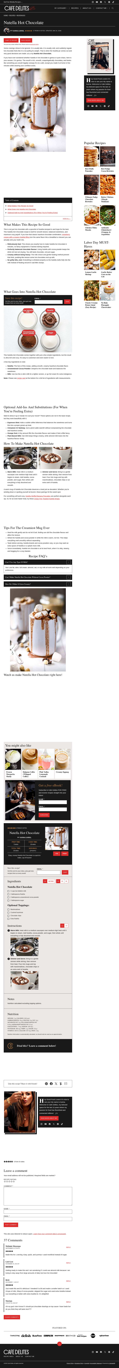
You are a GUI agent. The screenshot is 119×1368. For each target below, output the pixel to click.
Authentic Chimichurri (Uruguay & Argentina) (106, 231)
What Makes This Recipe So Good (20, 206)
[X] (105, 2)
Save (67, 301)
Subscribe (44, 815)
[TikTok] (113, 2)
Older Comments (12, 1317)
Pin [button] (57, 853)
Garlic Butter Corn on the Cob (106, 274)
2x (62, 881)
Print (65, 853)
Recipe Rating (10, 1179)
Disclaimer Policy (79, 1363)
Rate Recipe (26, 40)
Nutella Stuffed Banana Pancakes (38, 496)
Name (42, 799)
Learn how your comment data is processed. (49, 1234)
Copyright (86, 1363)
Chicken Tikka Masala (91, 228)
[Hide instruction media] (66, 926)
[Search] (113, 8)
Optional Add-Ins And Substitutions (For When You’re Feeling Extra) (33, 213)
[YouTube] (97, 2)
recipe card (21, 378)
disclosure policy (34, 44)
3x (66, 881)
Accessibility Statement (96, 1363)
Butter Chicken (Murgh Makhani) (107, 199)
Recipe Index (8, 1356)
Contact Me (101, 8)
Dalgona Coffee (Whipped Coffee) (29, 774)
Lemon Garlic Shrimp (90, 273)
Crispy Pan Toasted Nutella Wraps (47, 499)
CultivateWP (112, 1363)
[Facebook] (101, 2)
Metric (51, 881)
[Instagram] (93, 2)
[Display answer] (68, 562)
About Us (87, 8)
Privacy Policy (70, 1363)
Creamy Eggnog (62, 772)
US (45, 881)
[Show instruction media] (62, 926)
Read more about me (49, 1118)
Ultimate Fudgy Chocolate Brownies (91, 199)
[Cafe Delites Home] (20, 8)
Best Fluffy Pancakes (89, 169)
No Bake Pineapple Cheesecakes (106, 305)
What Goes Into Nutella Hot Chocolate (22, 209)
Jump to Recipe (11, 40)
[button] (25, 31)
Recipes (75, 8)
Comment (8, 1186)
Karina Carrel (18, 30)
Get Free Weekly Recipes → (13, 2)
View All (66, 218)
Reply (68, 1247)
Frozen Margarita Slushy (10, 774)
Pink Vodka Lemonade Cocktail (44, 774)
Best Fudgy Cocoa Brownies (107, 169)
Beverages (21, 15)
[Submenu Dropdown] (67, 8)
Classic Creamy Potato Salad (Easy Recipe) (91, 305)
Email (38, 298)
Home (6, 15)
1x (58, 881)
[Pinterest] (109, 2)
